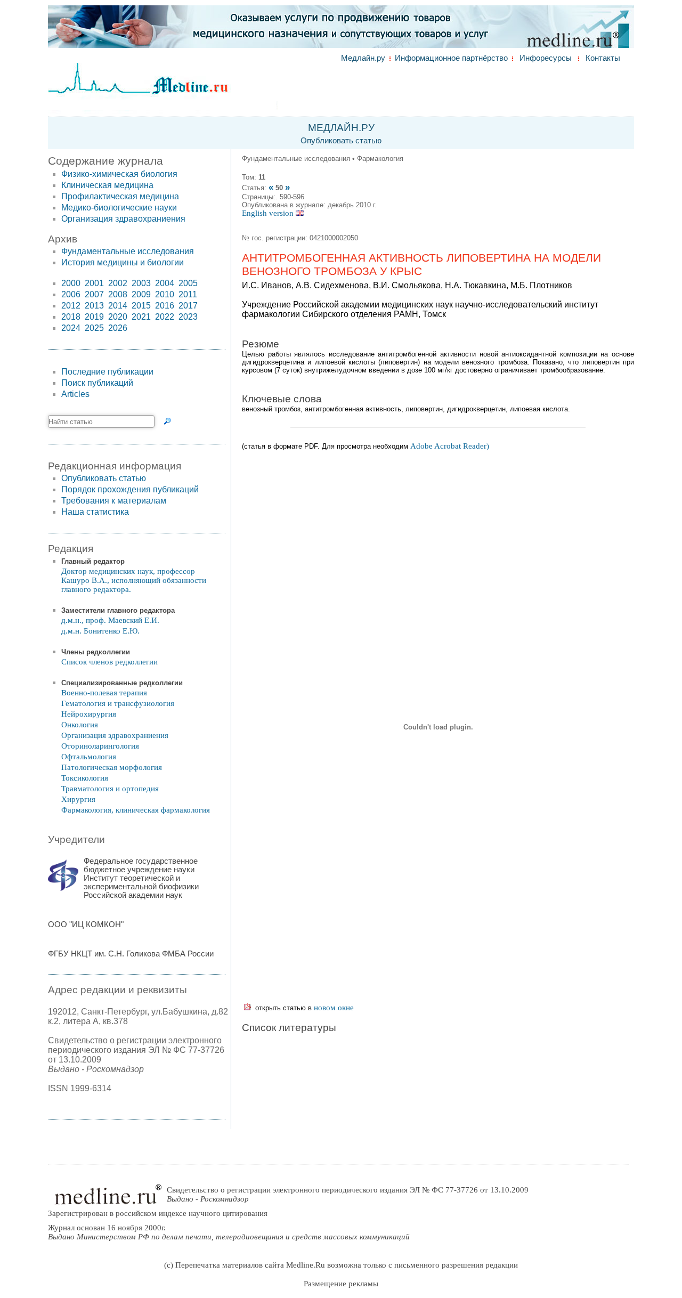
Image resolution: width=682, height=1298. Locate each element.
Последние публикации (107, 371)
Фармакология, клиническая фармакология (135, 810)
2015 (141, 305)
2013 (94, 305)
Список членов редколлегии (109, 662)
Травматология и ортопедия (110, 788)
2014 (117, 305)
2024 (70, 327)
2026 (117, 327)
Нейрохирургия (88, 714)
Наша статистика (95, 511)
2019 (94, 316)
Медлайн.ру (363, 58)
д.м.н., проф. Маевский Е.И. (110, 620)
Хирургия (78, 799)
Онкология (79, 724)
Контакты (603, 58)
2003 (141, 283)
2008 (117, 294)
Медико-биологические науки (119, 207)
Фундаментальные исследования (127, 251)
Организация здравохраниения (123, 218)
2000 (70, 283)
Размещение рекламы (341, 1283)
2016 (164, 305)
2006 (70, 294)
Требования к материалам (113, 500)
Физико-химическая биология (119, 174)
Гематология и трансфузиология (117, 703)
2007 (94, 294)
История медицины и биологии (122, 262)
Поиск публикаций (97, 382)
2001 (94, 283)
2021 (141, 316)
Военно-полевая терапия (104, 692)
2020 (117, 316)
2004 (164, 283)
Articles (75, 394)
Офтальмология (88, 756)
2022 (164, 316)
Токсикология (84, 778)
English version (269, 213)
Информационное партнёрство (451, 58)
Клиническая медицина (107, 185)
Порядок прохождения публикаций (130, 489)
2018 (70, 316)
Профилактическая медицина (120, 196)
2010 (164, 294)
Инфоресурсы (545, 58)
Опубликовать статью (341, 140)
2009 (141, 294)
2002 (117, 283)
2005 (188, 283)
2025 (94, 327)
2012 (70, 305)
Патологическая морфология (111, 767)
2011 (187, 294)
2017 (188, 305)
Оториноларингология (100, 746)
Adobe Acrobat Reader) (449, 446)
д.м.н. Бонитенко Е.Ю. (100, 631)
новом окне (334, 1007)
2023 (188, 316)
